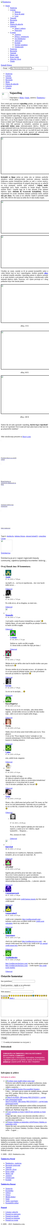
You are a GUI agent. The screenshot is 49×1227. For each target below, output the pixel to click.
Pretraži (3, 65)
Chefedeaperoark (12, 893)
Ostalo (12, 61)
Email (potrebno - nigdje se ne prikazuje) (15, 985)
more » (12, 998)
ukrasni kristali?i (32, 536)
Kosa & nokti (19, 14)
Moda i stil (14, 55)
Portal (7, 6)
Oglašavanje (19, 47)
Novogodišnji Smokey (31, 1089)
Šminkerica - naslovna (13, 1163)
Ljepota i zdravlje (11, 1212)
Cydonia (13, 637)
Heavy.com (26, 437)
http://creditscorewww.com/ (32, 941)
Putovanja (18, 30)
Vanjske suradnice (21, 45)
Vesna (7, 796)
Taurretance (10, 935)
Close (3, 538)
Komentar (4, 996)
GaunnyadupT (11, 913)
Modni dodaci (10, 1197)
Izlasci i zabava (20, 28)
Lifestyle (13, 26)
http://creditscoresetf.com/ (31, 919)
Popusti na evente (11, 1220)
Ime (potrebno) (6, 981)
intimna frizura (20, 536)
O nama (13, 32)
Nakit (7, 1199)
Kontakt (17, 43)
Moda (12, 22)
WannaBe (9, 615)
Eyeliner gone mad (27, 1081)
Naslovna (13, 8)
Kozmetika (9, 1191)
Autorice (18, 35)
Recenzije (13, 20)
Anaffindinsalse (11, 957)
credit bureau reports (28, 899)
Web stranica (5, 992)
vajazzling (42, 536)
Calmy (8, 752)
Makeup (18, 12)
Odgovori (8, 589)
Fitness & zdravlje (16, 24)
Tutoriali (13, 18)
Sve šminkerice (20, 39)
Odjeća (8, 1193)
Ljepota (12, 10)
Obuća (7, 1195)
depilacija (10, 536)
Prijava (9, 65)
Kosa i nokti (14, 57)
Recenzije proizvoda (12, 1165)
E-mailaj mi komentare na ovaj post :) (17, 1042)
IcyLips (8, 686)
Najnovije (9, 1189)
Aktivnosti (18, 41)
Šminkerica (41, 98)
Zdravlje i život (15, 59)
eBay (46, 273)
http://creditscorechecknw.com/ (16, 963)
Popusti (4, 1208)
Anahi (7, 577)
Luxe (16, 16)
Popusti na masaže (12, 1216)
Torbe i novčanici (11, 1201)
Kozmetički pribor (12, 1203)
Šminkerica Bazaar (8, 1184)
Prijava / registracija (22, 37)
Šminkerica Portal (8, 1159)
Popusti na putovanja (13, 1214)
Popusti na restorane (12, 1218)
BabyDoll (9, 847)
